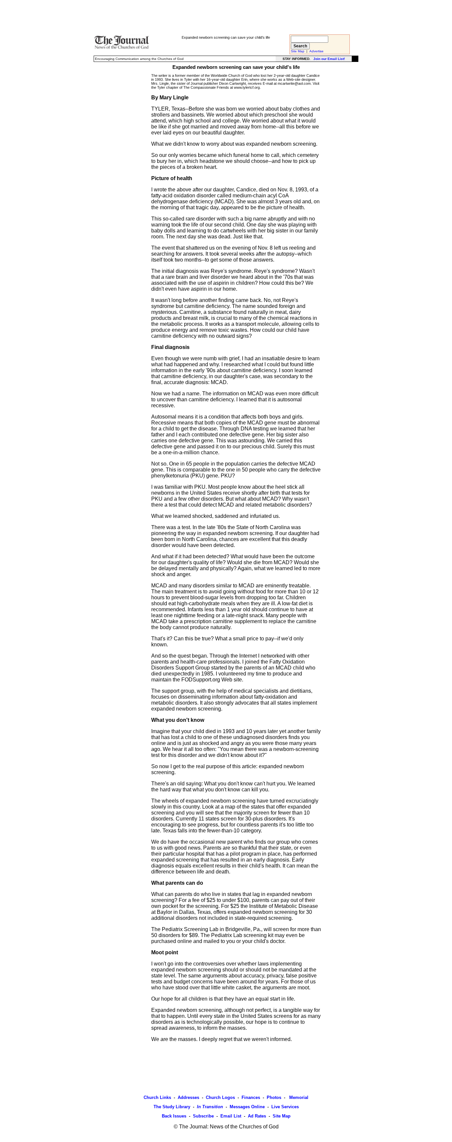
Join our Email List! (329, 59)
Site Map (297, 51)
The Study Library (172, 1106)
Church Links (157, 1097)
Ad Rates (257, 1116)
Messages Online (247, 1106)
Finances (251, 1097)
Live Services (285, 1106)
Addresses (188, 1097)
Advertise (316, 51)
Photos (274, 1097)
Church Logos (220, 1097)
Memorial (298, 1097)
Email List (230, 1116)
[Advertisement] (226, 17)
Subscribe (203, 1116)
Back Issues (174, 1116)
